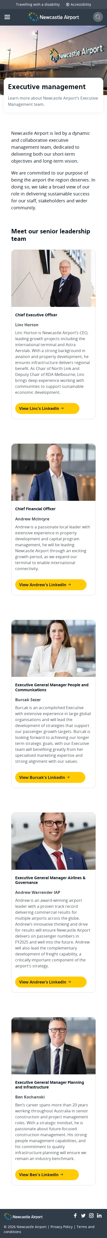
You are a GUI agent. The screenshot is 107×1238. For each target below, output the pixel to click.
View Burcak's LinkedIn (42, 777)
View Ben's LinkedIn (39, 1174)
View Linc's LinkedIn (39, 408)
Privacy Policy (62, 1226)
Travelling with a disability (38, 4)
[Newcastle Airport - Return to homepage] (53, 17)
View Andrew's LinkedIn (43, 584)
